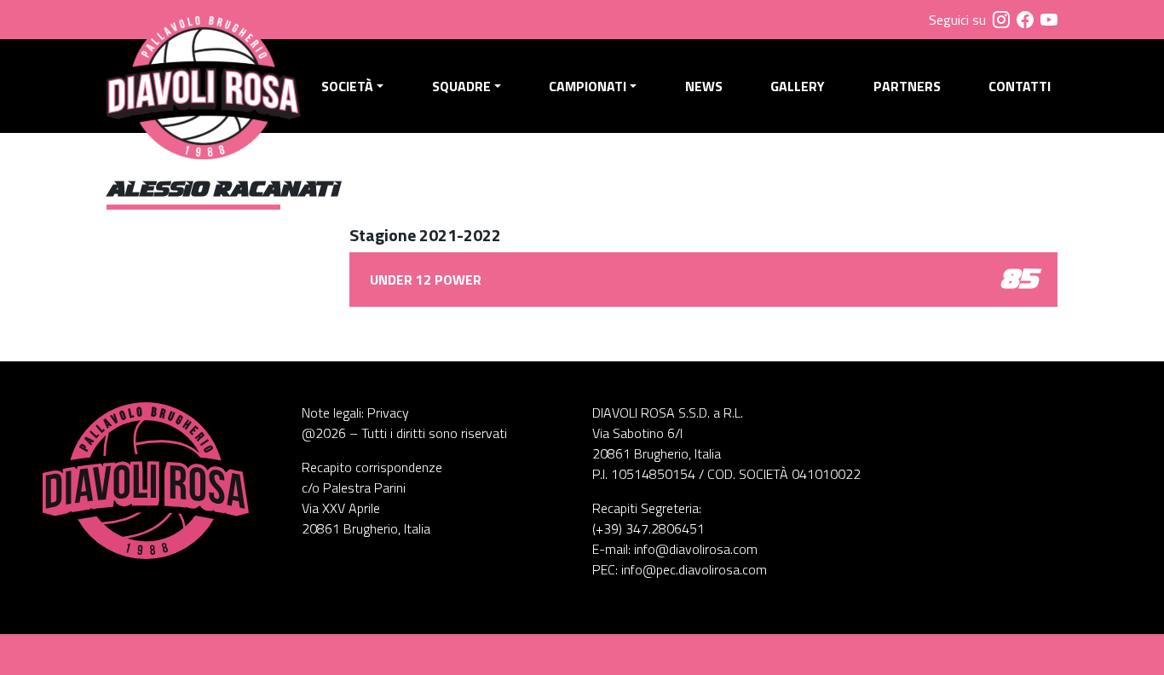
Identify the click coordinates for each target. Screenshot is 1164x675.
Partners (907, 86)
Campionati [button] (587, 86)
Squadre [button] (461, 86)
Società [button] (347, 86)
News (704, 86)
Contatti (1019, 86)
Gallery (797, 86)
